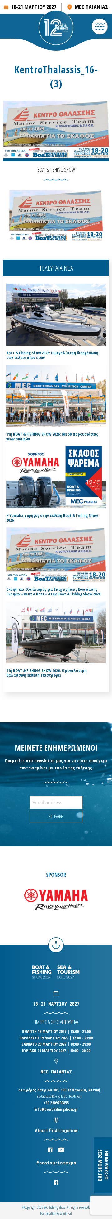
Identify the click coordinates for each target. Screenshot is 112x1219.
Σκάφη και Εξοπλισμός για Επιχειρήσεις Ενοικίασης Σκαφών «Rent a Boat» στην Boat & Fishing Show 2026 (53, 591)
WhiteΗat (66, 1213)
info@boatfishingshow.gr (56, 1109)
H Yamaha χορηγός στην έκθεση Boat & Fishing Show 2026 (52, 517)
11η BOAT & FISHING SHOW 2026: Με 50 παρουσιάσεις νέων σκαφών (52, 436)
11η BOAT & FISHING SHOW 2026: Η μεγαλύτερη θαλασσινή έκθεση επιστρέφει (46, 673)
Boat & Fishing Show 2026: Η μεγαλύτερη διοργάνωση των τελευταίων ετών (52, 355)
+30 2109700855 (56, 1102)
